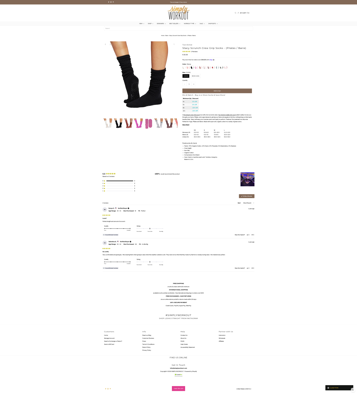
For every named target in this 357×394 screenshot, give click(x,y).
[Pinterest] (113, 2)
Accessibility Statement (188, 347)
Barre (166, 35)
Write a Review (248, 196)
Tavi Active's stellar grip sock (227, 115)
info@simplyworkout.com (178, 368)
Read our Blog (146, 335)
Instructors (222, 335)
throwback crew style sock (192, 115)
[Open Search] (235, 13)
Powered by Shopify (190, 371)
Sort (239, 203)
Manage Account (109, 338)
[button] (190, 51)
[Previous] (105, 44)
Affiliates (221, 341)
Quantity (185, 80)
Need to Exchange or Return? (113, 341)
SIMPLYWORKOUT (177, 371)
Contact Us (184, 335)
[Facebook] (109, 2)
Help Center (184, 344)
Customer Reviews (148, 338)
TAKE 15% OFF (178, 388)
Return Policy (146, 347)
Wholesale (222, 338)
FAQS (182, 341)
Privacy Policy (146, 350)
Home (162, 35)
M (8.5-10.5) (195, 76)
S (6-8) (186, 76)
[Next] (110, 44)
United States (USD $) (243, 389)
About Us (183, 338)
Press (144, 341)
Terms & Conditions (148, 344)
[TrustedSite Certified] (178, 375)
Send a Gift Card (109, 344)
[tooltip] (111, 235)
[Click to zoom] (174, 44)
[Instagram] (111, 2)
